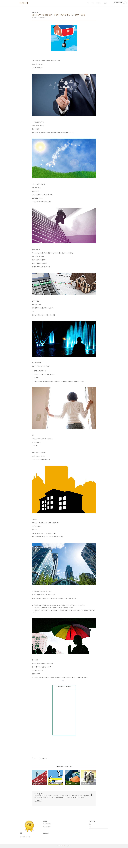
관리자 (69, 846)
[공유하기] (37, 758)
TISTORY (64, 846)
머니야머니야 (24, 3)
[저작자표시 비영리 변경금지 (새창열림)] (49, 758)
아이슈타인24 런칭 (47, 826)
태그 (92, 3)
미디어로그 (98, 3)
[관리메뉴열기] (125, 2)
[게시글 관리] (38, 758)
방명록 (105, 3)
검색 (37, 836)
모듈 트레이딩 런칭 (47, 823)
